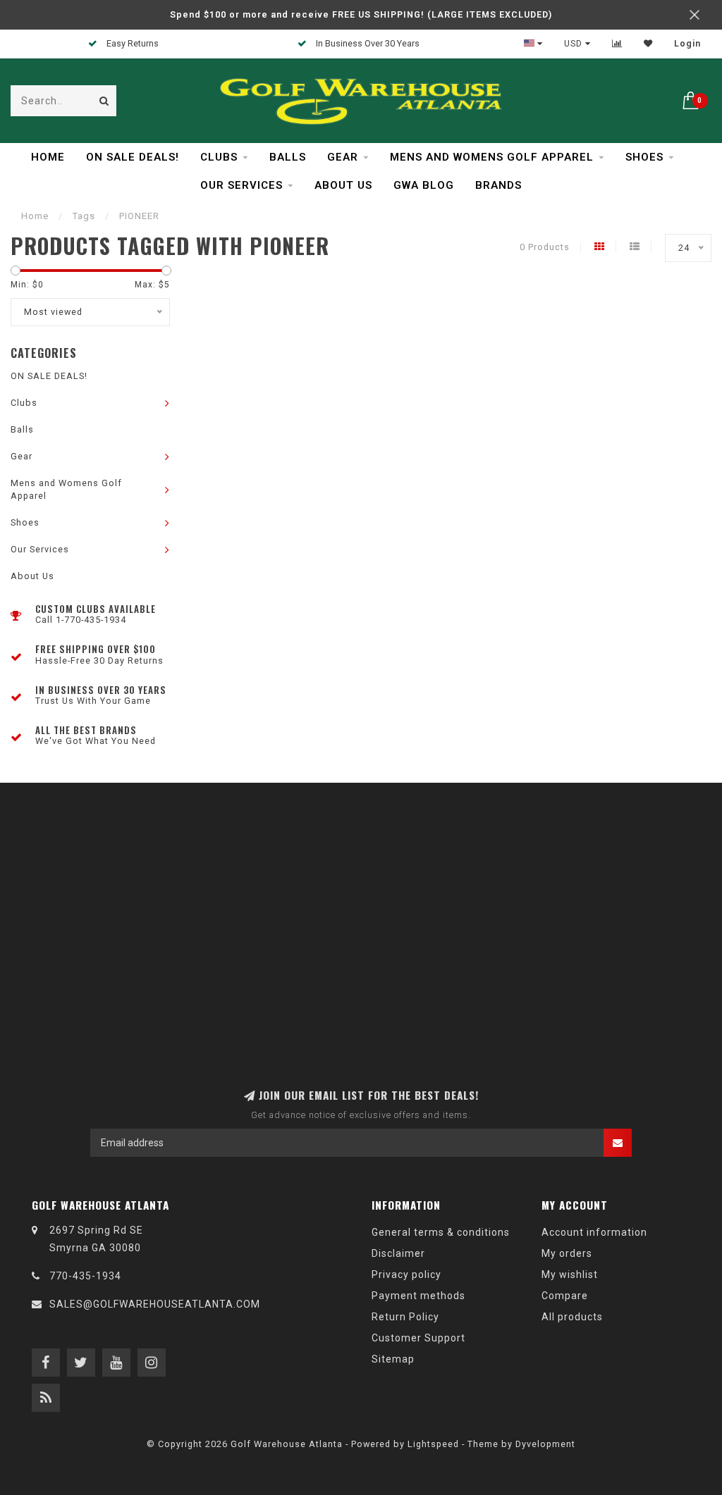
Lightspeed (433, 1444)
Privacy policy (406, 1274)
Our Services (241, 185)
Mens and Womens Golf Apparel (492, 157)
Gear (342, 157)
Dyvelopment (545, 1444)
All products (572, 1316)
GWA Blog (423, 185)
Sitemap (393, 1359)
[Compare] (617, 44)
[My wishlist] (648, 44)
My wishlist (570, 1274)
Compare (565, 1295)
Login (687, 44)
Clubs (219, 157)
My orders (567, 1253)
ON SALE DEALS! (132, 157)
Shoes (644, 157)
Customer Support (418, 1338)
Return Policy (405, 1316)
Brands (498, 185)
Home (48, 157)
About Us (343, 185)
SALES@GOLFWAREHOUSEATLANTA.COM (154, 1304)
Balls (287, 157)
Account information (594, 1232)
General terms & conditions (441, 1232)
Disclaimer (398, 1253)
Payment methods (418, 1295)
